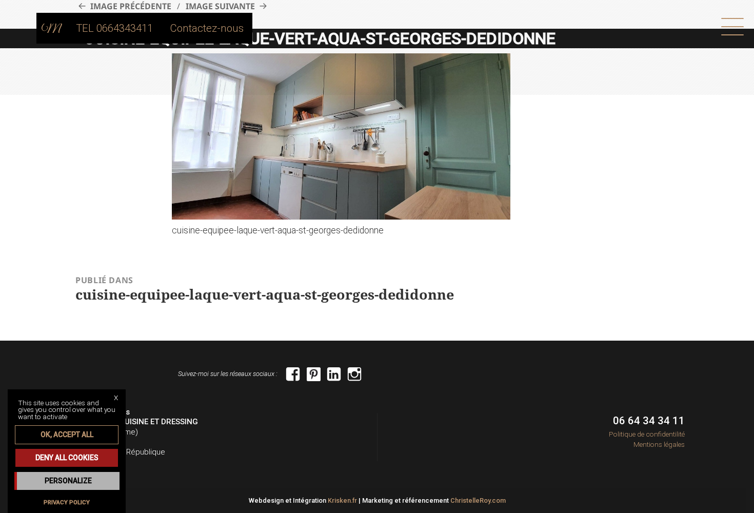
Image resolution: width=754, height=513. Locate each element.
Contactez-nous (207, 28)
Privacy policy (67, 502)
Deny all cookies (66, 457)
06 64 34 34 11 (649, 421)
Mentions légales (659, 444)
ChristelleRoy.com (478, 500)
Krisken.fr (342, 500)
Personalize (68, 481)
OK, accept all (67, 434)
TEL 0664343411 (114, 28)
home (52, 28)
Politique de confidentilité (647, 434)
